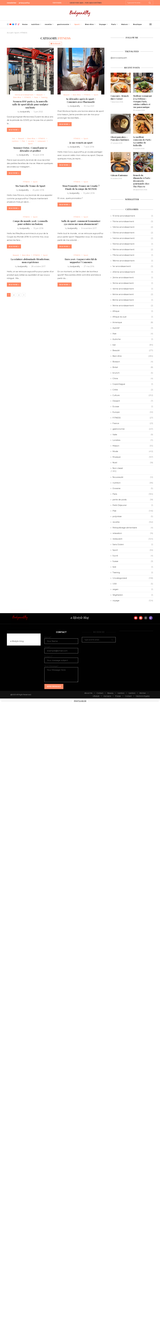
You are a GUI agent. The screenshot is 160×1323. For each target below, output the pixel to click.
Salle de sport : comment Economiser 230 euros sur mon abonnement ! (80, 223)
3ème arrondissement (132, 283)
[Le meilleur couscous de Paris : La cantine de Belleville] (143, 124)
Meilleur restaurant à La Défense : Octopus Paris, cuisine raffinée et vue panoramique (142, 101)
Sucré (132, 555)
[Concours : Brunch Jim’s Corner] (121, 83)
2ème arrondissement (132, 277)
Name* (47, 637)
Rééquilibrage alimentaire (132, 527)
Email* (47, 647)
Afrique (132, 311)
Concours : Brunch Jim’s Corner (120, 97)
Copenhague (132, 384)
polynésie (132, 516)
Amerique (132, 322)
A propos (107, 696)
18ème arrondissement (132, 260)
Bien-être (89, 24)
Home (25, 24)
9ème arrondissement (132, 305)
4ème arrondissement (132, 289)
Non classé (117, 468)
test (132, 567)
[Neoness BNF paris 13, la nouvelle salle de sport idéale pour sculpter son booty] (30, 71)
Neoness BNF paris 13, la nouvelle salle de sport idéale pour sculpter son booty (30, 104)
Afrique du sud (132, 317)
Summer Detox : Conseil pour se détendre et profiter (30, 149)
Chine (132, 378)
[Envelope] (141, 618)
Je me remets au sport (80, 142)
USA (132, 583)
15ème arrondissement (132, 244)
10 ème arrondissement (132, 216)
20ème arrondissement (132, 272)
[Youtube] (10, 24)
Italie (132, 434)
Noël (132, 462)
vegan (132, 589)
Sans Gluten (132, 544)
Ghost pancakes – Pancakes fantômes (120, 138)
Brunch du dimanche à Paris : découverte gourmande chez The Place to (142, 181)
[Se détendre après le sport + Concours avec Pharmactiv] (81, 71)
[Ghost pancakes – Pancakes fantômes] (121, 124)
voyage (132, 600)
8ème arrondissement (132, 300)
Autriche (132, 339)
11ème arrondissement (132, 221)
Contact (100, 693)
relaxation (132, 533)
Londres (132, 440)
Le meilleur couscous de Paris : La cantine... (88, 3)
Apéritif (132, 328)
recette (48, 24)
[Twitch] (16, 24)
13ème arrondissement (132, 232)
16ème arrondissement (132, 249)
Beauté (132, 350)
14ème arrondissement (132, 238)
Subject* (48, 656)
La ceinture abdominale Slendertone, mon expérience (30, 261)
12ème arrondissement (132, 227)
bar (132, 345)
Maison (124, 24)
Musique (132, 457)
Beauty (110, 693)
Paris (113, 24)
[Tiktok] (19, 24)
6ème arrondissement (132, 294)
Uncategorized (132, 578)
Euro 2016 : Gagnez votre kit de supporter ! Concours (81, 261)
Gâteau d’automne (119, 175)
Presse (118, 696)
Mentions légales (143, 696)
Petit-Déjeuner (132, 505)
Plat (132, 511)
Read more (13, 130)
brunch (132, 373)
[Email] (13, 24)
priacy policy (24, 3)
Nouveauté (132, 477)
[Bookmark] (50, 51)
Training (132, 572)
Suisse (132, 561)
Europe (132, 412)
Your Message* (51, 666)
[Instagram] (8, 24)
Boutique (137, 24)
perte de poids (132, 499)
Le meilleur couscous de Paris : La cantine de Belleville (142, 141)
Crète (132, 389)
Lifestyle (96, 696)
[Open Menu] (150, 24)
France (132, 423)
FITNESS (132, 417)
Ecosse (132, 406)
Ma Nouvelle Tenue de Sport (30, 185)
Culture (132, 395)
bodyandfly (25, 112)
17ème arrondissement (132, 255)
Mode (132, 451)
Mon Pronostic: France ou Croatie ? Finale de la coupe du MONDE (81, 187)
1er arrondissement (132, 266)
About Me (88, 693)
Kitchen (143, 693)
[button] (65, 3)
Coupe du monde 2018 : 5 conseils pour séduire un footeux (30, 223)
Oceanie (132, 488)
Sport (77, 24)
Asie (132, 333)
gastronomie (63, 24)
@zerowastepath (119, 58)
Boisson (132, 361)
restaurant (132, 539)
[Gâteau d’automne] (121, 162)
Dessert (132, 401)
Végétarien (132, 595)
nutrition (35, 24)
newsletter (11, 3)
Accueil (10, 33)
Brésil (132, 367)
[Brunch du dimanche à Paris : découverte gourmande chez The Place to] (143, 162)
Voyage (102, 24)
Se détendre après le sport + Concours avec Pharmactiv (81, 100)
